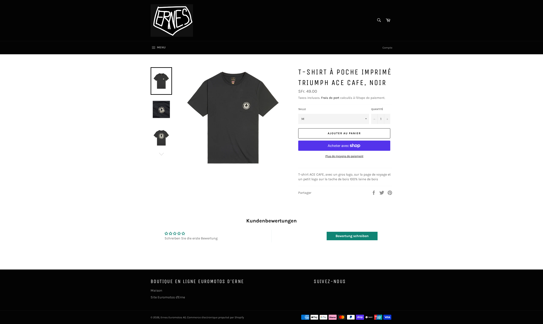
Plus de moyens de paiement (344, 156)
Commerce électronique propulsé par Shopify (215, 317)
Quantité (377, 109)
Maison (156, 290)
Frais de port (330, 98)
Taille (302, 109)
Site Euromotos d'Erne (168, 297)
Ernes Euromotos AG (173, 317)
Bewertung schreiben (352, 236)
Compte (387, 47)
